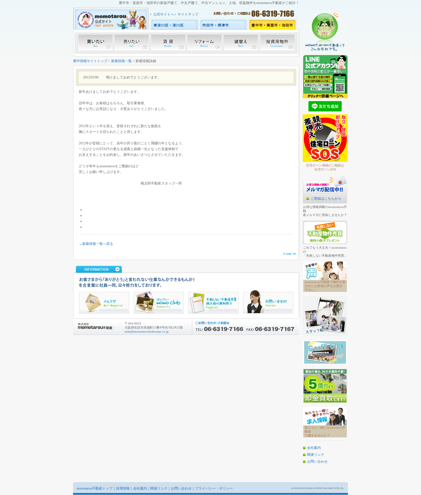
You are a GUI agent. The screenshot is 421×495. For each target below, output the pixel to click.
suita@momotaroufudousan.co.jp (147, 331)
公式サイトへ (163, 14)
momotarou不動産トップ (94, 488)
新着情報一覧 (121, 61)
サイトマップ (188, 14)
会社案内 (314, 448)
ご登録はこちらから (325, 199)
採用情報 (123, 488)
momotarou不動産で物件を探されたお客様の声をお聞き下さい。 (325, 286)
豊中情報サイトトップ (90, 61)
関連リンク (315, 455)
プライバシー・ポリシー (214, 488)
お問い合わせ (317, 461)
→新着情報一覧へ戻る (96, 244)
